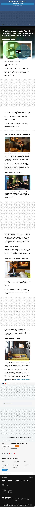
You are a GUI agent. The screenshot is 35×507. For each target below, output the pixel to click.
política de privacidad (14, 448)
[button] (12, 64)
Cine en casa (15, 467)
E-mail (14, 39)
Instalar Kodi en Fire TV (17, 440)
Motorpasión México (29, 499)
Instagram (11, 453)
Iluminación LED (15, 465)
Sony (26, 24)
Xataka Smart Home (5, 485)
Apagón (17, 24)
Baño (21, 383)
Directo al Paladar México (23, 499)
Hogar (25, 461)
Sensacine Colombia (16, 500)
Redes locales (13, 383)
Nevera (34, 24)
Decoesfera (3, 491)
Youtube (9, 453)
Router (18, 383)
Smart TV (25, 465)
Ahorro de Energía (5, 465)
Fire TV (4, 24)
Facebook (9, 39)
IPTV (29, 440)
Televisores (3, 461)
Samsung (23, 24)
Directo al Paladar (23, 481)
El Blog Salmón (10, 490)
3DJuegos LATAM (10, 498)
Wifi (24, 467)
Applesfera (3, 484)
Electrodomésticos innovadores (16, 462)
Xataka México (4, 498)
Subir (30, 477)
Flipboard (12, 39)
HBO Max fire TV (10, 440)
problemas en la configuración (16, 73)
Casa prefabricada (12, 24)
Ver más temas (4, 469)
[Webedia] (4, 477)
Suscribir (16, 446)
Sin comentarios (5, 39)
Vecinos (7, 24)
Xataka (3, 481)
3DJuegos (9, 481)
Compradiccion (4, 492)
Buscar (32, 474)
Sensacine (16, 481)
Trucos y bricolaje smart (27, 463)
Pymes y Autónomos (10, 492)
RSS (13, 453)
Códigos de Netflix (24, 440)
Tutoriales (14, 463)
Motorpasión (29, 481)
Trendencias (4, 490)
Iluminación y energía (5, 463)
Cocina (25, 383)
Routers (3, 467)
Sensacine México (17, 498)
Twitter (11, 39)
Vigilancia (30, 24)
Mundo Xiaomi (4, 486)
